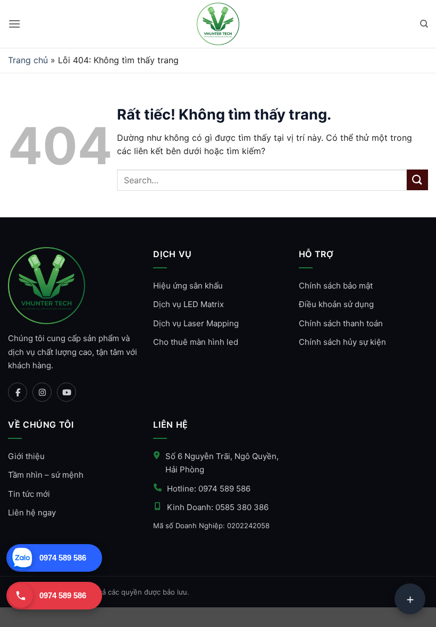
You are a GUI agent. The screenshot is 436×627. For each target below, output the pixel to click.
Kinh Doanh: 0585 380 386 (218, 507)
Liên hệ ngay (32, 512)
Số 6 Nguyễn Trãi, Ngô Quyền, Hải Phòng (222, 463)
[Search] (424, 24)
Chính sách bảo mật (336, 286)
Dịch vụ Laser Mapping (196, 323)
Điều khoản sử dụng (336, 304)
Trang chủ (28, 60)
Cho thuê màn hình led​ (195, 342)
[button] (14, 24)
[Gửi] (417, 180)
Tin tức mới (29, 494)
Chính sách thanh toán (341, 323)
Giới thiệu (26, 456)
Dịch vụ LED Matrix (188, 304)
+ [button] (410, 598)
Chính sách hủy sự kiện (342, 342)
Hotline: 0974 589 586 (208, 489)
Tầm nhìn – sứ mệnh (45, 475)
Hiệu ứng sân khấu (188, 286)
